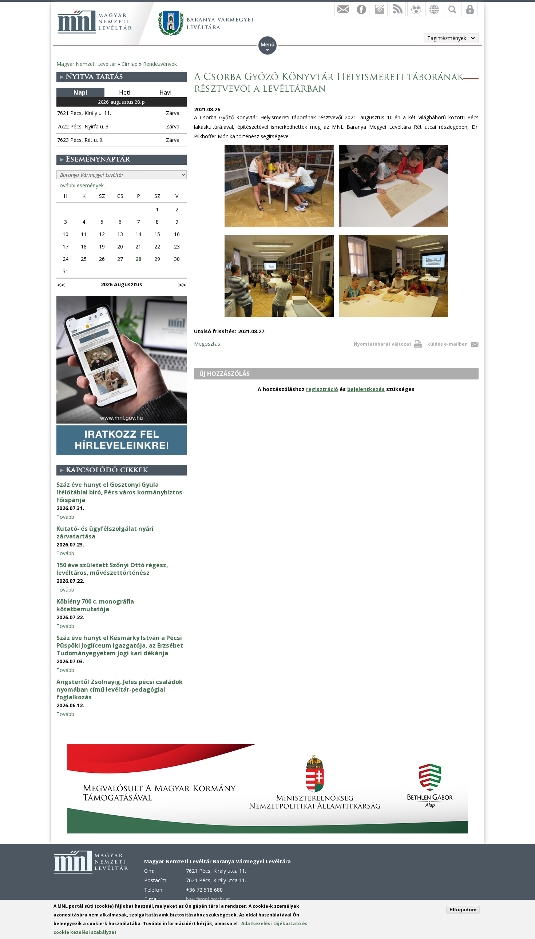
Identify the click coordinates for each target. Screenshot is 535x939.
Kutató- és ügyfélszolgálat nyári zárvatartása (105, 532)
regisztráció (322, 389)
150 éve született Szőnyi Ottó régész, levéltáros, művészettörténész (112, 569)
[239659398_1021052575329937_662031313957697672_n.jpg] (279, 226)
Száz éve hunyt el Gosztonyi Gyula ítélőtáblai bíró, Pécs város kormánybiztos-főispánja (120, 492)
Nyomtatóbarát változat (382, 344)
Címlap (130, 63)
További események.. (81, 185)
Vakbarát (415, 9)
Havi (165, 92)
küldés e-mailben (447, 344)
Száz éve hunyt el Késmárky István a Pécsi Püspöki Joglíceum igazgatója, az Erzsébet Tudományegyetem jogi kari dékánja (119, 645)
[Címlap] (94, 22)
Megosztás (207, 343)
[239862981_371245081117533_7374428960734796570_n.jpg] (393, 226)
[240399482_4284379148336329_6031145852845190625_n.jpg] (279, 316)
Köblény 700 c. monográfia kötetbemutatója (95, 605)
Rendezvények (160, 63)
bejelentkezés (366, 389)
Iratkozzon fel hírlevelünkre (342, 9)
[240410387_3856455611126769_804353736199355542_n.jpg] (393, 316)
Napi (80, 92)
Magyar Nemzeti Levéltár (86, 63)
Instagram (379, 9)
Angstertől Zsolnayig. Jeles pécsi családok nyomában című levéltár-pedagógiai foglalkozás (119, 689)
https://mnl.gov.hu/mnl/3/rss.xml (397, 9)
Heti (124, 92)
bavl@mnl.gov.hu (208, 899)
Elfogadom (462, 909)
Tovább (65, 516)
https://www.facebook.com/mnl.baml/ (361, 9)
